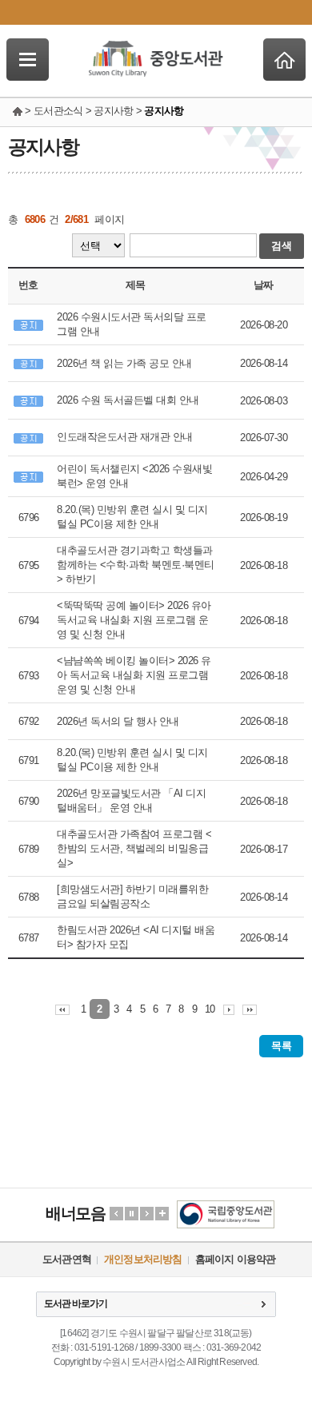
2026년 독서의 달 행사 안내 (118, 721)
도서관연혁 (66, 1259)
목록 (281, 1046)
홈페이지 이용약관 (235, 1259)
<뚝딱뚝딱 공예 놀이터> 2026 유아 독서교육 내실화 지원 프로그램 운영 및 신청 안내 (134, 619)
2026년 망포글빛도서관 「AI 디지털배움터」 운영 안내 (131, 800)
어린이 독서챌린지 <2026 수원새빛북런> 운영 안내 (134, 476)
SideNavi (27, 59)
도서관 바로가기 (75, 1303)
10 (210, 1009)
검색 (281, 246)
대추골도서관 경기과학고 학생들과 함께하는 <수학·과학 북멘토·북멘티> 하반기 (135, 564)
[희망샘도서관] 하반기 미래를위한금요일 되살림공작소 (132, 896)
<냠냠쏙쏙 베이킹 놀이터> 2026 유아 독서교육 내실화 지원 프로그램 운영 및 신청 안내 (134, 675)
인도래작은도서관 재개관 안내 (125, 437)
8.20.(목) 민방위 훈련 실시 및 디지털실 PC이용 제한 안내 (132, 516)
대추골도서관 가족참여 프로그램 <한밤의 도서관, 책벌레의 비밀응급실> (134, 848)
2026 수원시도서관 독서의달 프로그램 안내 (131, 324)
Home (284, 59)
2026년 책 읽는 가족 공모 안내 (124, 363)
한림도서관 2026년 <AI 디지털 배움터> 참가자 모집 (135, 937)
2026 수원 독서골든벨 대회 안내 (128, 400)
